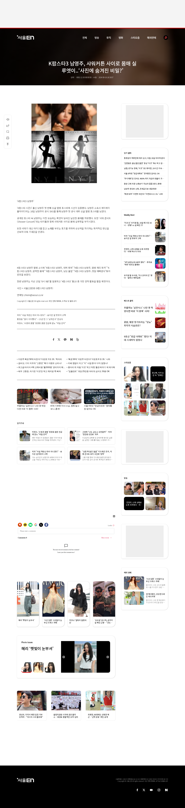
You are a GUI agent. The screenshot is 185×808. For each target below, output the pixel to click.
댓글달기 (7, 131)
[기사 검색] (164, 37)
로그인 (166, 779)
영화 (121, 37)
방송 (97, 37)
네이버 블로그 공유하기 (71, 339)
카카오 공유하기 (65, 339)
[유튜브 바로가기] (151, 790)
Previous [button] (63, 657)
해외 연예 (127, 572)
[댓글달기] (7, 131)
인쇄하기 (7, 137)
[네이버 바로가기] (166, 790)
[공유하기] (7, 125)
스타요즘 (135, 37)
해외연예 (151, 37)
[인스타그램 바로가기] (158, 790)
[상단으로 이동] (7, 144)
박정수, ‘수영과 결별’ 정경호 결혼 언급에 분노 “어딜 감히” (41, 323)
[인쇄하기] (7, 137)
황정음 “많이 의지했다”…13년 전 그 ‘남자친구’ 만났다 (40, 319)
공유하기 (7, 125)
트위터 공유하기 (59, 339)
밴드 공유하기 (77, 339)
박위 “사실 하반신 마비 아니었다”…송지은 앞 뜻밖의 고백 (41, 315)
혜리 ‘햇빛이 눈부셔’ (37, 648)
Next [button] (107, 657)
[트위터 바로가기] (143, 790)
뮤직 (108, 37)
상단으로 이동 (7, 144)
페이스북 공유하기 (53, 339)
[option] (85, 657)
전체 (84, 37)
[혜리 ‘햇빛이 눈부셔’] (85, 657)
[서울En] (25, 37)
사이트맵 (160, 779)
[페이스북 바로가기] (137, 790)
